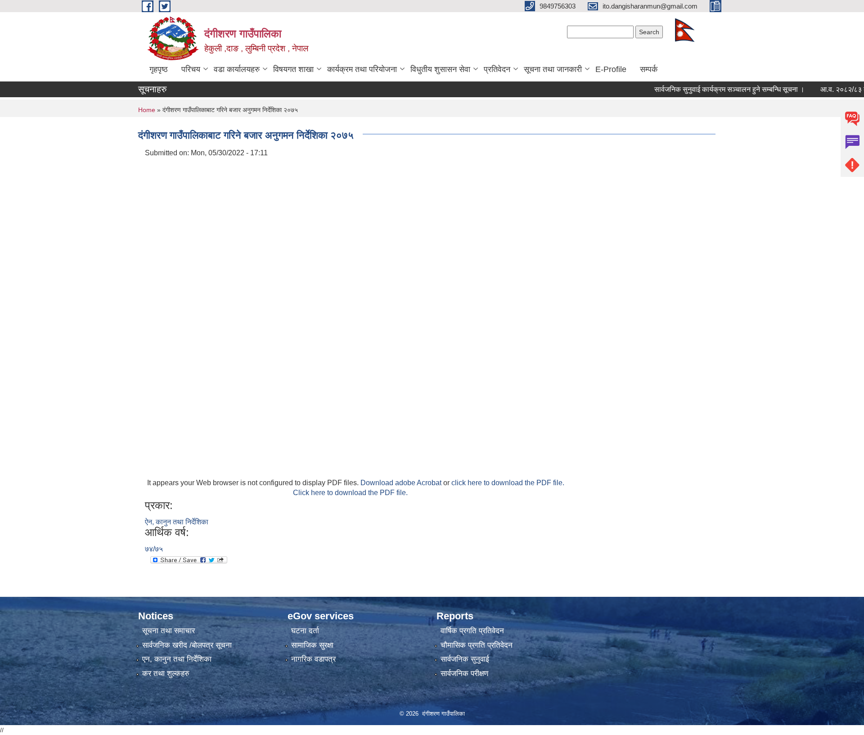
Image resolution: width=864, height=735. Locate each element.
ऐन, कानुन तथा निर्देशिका (176, 522)
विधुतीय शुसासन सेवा (440, 69)
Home (146, 109)
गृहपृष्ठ (158, 69)
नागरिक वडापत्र (313, 659)
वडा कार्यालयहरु (237, 69)
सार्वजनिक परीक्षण (464, 673)
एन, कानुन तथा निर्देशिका (177, 659)
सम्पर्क (648, 69)
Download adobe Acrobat (401, 483)
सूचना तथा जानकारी (553, 69)
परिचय (190, 69)
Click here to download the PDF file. (350, 492)
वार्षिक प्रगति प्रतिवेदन (472, 631)
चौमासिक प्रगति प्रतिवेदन (477, 645)
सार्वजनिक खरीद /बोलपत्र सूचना (187, 645)
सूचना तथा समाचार (168, 631)
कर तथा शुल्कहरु (165, 673)
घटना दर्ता (305, 631)
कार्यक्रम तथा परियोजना (362, 69)
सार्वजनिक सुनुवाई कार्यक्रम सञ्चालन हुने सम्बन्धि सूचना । (714, 89)
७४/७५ (154, 549)
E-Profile (610, 69)
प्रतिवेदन (497, 69)
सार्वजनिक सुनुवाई (465, 659)
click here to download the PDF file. (507, 483)
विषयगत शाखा (293, 69)
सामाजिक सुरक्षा (312, 645)
